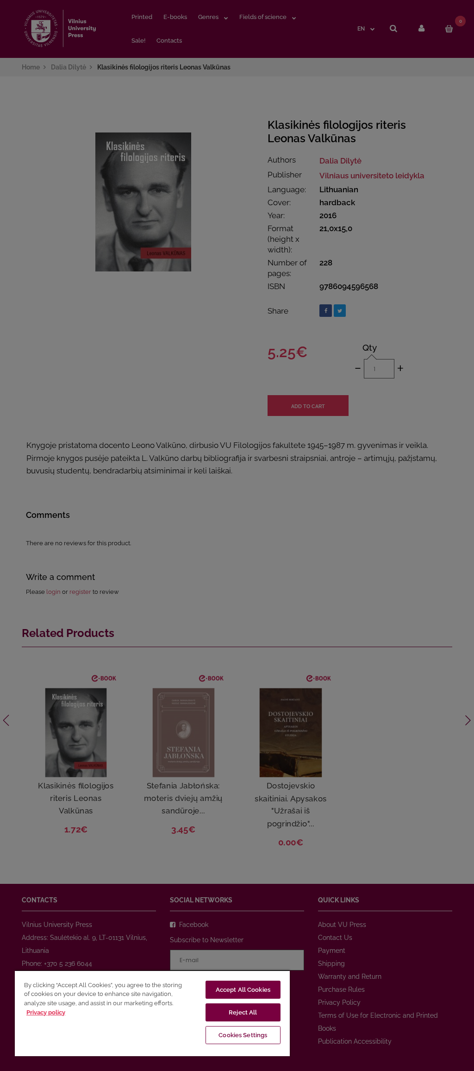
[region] (152, 1013)
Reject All (243, 1012)
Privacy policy (45, 1012)
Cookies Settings (242, 1035)
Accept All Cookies (243, 989)
